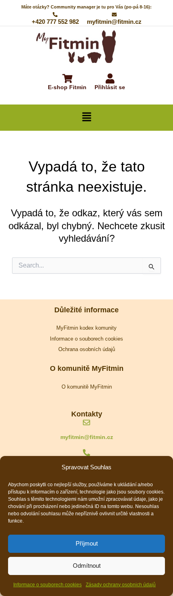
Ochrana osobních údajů (86, 349)
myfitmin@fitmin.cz (86, 437)
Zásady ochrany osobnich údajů (121, 585)
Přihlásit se (110, 87)
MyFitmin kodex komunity (86, 328)
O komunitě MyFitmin (87, 387)
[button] (86, 117)
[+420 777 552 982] (86, 453)
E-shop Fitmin (67, 87)
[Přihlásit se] (110, 79)
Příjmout (87, 543)
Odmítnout (87, 565)
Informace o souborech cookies (47, 585)
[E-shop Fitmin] (67, 79)
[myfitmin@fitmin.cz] (86, 423)
